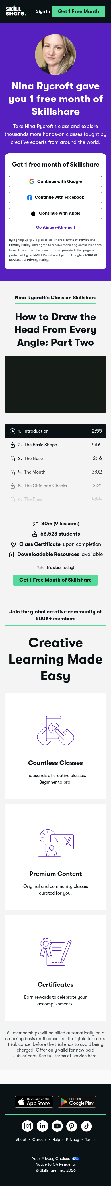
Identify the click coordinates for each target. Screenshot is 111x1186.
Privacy (72, 1139)
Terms (90, 1139)
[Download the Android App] (77, 1102)
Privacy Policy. (38, 260)
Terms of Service (77, 240)
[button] (78, 11)
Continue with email (55, 227)
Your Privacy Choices (51, 1158)
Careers (39, 1139)
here (92, 1055)
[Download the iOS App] (34, 1102)
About (21, 1139)
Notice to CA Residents (56, 1164)
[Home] (16, 11)
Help (56, 1139)
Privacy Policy (19, 245)
